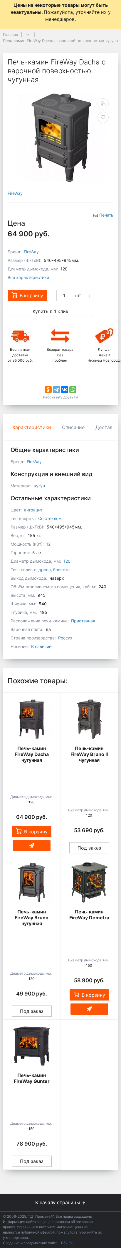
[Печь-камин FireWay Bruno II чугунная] (89, 719)
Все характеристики (28, 277)
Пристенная (83, 620)
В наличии (41, 646)
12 (48, 543)
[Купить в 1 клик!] (32, 845)
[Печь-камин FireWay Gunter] (32, 1046)
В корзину (36, 832)
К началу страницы (58, 1202)
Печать (106, 214)
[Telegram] (56, 389)
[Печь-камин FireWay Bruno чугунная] (32, 882)
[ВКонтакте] (64, 389)
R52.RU (67, 1243)
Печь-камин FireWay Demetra (89, 914)
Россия (65, 637)
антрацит (33, 509)
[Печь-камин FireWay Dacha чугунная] (32, 719)
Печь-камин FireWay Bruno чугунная (31, 917)
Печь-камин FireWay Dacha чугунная (32, 754)
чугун (39, 485)
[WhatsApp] (72, 389)
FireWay (15, 193)
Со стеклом (50, 518)
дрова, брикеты (54, 569)
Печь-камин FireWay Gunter (32, 1078)
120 (66, 561)
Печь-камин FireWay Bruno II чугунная (89, 754)
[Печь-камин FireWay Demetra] (89, 882)
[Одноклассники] (48, 389)
